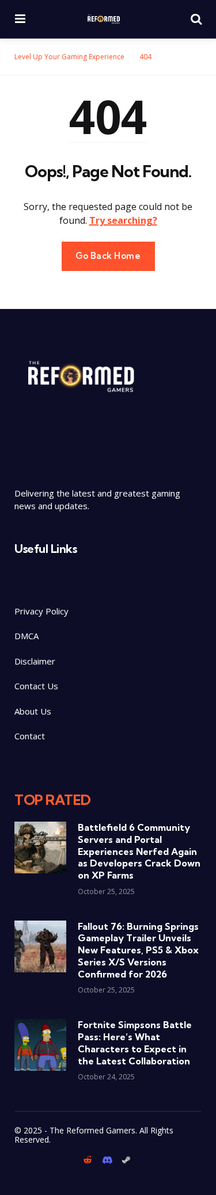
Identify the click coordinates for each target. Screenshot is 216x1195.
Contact (29, 736)
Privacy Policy (41, 611)
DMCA (26, 636)
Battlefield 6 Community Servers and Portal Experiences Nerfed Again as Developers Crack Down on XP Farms (139, 851)
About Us (32, 711)
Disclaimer (36, 661)
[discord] (106, 1160)
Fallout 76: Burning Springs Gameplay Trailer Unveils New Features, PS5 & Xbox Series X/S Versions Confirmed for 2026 (138, 950)
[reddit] (89, 1160)
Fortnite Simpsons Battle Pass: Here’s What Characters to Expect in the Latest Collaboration (135, 1042)
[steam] (126, 1160)
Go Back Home (108, 255)
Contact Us (36, 686)
